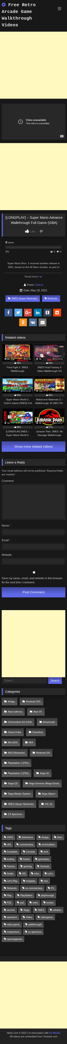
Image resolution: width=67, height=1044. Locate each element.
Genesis (44, 866)
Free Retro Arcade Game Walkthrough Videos (19, 15)
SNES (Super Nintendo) (24, 298)
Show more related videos (33, 446)
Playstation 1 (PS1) (18, 762)
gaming (28, 866)
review (49, 902)
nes (46, 880)
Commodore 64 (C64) (20, 722)
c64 (9, 844)
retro (35, 902)
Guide (10, 873)
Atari (59, 837)
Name (6, 525)
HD (24, 873)
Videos (39, 284)
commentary (26, 844)
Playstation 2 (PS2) (18, 773)
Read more (32, 276)
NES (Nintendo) (16, 752)
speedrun (12, 917)
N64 (31, 742)
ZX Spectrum (15, 814)
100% (10, 837)
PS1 (9, 902)
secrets (11, 909)
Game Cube (14, 732)
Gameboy (37, 732)
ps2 (22, 902)
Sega (26, 909)
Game (26, 859)
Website (7, 554)
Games (11, 866)
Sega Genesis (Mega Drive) (44, 783)
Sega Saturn (48, 793)
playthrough (47, 895)
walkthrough (35, 924)
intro (36, 873)
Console (30, 851)
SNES (41, 909)
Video (29, 917)
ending (10, 859)
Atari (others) (15, 711)
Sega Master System (19, 793)
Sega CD (13, 783)
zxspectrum (13, 931)
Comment (8, 480)
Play (9, 895)
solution (57, 909)
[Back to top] (56, 1033)
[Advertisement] (33, 65)
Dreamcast (49, 722)
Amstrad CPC (33, 701)
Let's (50, 873)
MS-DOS (13, 742)
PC (52, 888)
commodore (48, 844)
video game (13, 924)
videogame (47, 917)
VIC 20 (48, 804)
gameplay (43, 859)
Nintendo (52, 298)
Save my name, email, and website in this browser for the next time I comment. (32, 580)
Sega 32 (44, 773)
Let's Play (12, 880)
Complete (12, 851)
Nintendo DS (43, 752)
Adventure (27, 837)
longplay (30, 880)
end (46, 851)
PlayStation (26, 895)
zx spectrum (34, 931)
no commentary (33, 888)
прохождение (14, 939)
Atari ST (37, 711)
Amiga (11, 701)
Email (6, 540)
